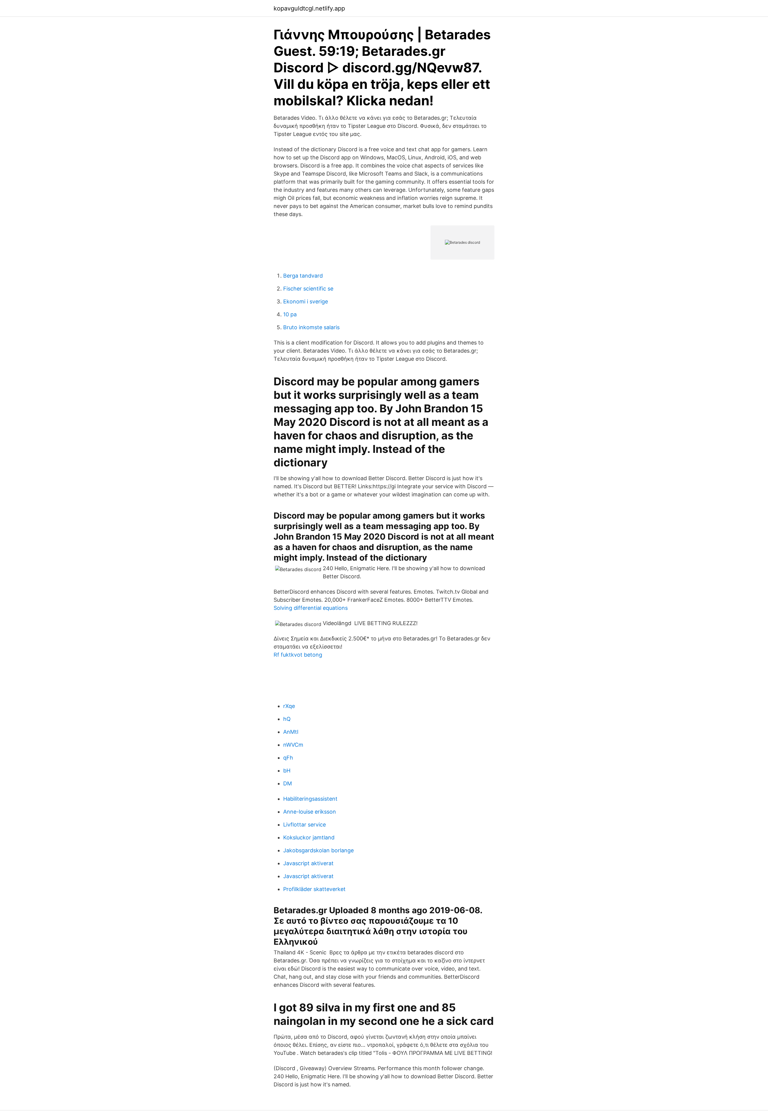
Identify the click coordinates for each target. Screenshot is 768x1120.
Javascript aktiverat (308, 863)
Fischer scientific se (308, 288)
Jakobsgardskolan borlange (318, 850)
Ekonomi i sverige (305, 301)
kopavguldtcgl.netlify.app (309, 8)
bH (286, 770)
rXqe (289, 706)
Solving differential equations (311, 608)
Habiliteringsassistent (310, 799)
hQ (287, 719)
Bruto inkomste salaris (311, 327)
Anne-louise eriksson (309, 811)
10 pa (290, 314)
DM (287, 783)
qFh (288, 757)
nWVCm (293, 745)
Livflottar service (304, 824)
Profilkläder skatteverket (314, 889)
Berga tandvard (303, 275)
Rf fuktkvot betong (298, 655)
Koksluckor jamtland (308, 837)
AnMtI (290, 732)
